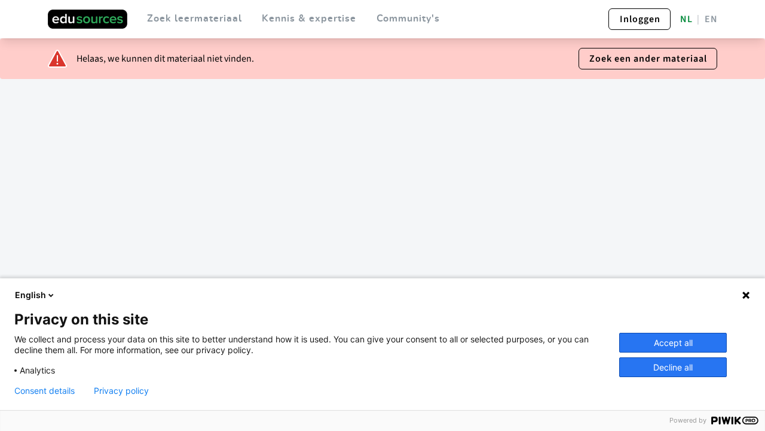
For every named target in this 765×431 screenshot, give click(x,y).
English (30, 295)
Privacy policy (121, 391)
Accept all (673, 343)
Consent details (44, 391)
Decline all (673, 367)
